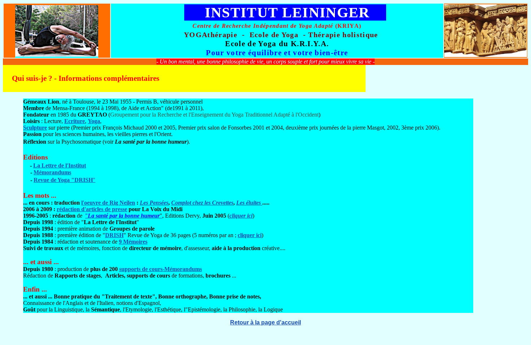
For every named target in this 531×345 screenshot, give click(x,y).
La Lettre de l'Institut (59, 165)
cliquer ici (240, 216)
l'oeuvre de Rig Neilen (108, 203)
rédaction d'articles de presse (92, 209)
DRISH (114, 235)
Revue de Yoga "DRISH (63, 180)
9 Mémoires (133, 242)
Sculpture (35, 128)
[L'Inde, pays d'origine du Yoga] (485, 55)
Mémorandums (52, 172)
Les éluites (249, 203)
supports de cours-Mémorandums (160, 269)
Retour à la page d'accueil (265, 322)
